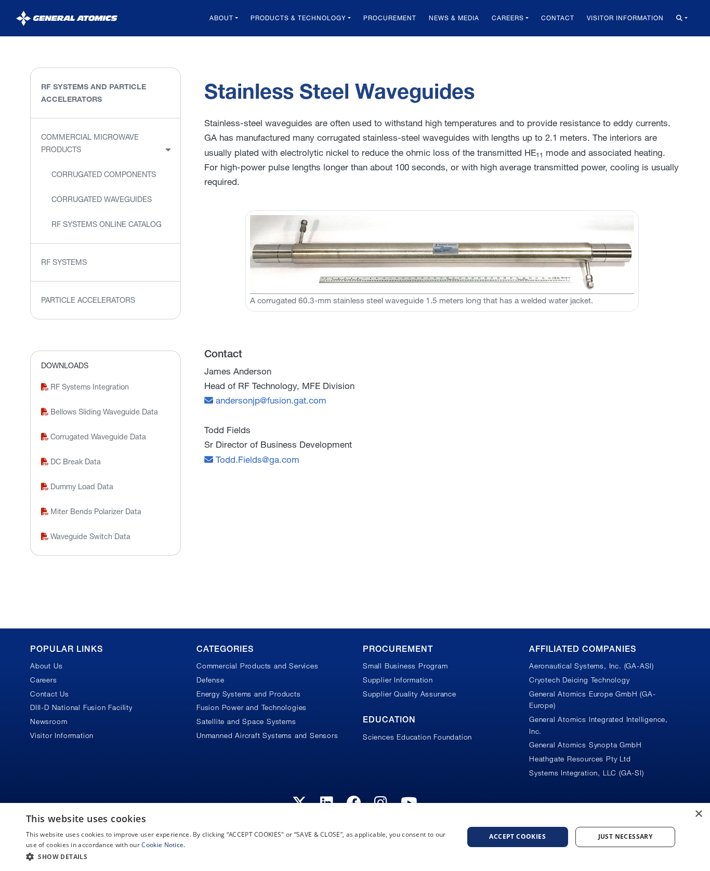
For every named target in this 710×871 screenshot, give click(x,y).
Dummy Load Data (80, 486)
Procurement (389, 18)
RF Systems (64, 262)
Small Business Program (405, 666)
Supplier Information (398, 680)
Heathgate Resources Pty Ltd (580, 759)
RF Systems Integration (88, 387)
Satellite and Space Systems (246, 721)
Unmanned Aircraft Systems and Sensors (267, 735)
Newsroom (48, 721)
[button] (238, 856)
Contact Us (49, 694)
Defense (210, 680)
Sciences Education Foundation (417, 737)
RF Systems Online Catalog (106, 224)
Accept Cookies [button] (517, 836)
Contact (557, 18)
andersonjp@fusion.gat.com (269, 400)
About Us (46, 666)
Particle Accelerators (88, 300)
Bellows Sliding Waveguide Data (103, 412)
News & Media (454, 18)
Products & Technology (298, 18)
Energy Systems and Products (248, 694)
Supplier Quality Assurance (409, 694)
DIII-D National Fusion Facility (81, 707)
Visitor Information (625, 18)
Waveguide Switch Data (89, 536)
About (221, 18)
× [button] (698, 814)
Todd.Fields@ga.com (256, 459)
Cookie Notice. (163, 844)
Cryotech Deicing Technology (579, 680)
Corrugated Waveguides (101, 199)
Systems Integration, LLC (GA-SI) (586, 773)
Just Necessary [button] (625, 836)
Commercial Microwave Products (90, 143)
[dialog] (355, 837)
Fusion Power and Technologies (251, 707)
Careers (508, 18)
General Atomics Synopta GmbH (585, 745)
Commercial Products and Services (257, 666)
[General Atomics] (66, 17)
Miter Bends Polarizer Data (94, 511)
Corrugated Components (103, 174)
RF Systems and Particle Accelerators (93, 93)
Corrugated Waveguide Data (97, 436)
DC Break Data (74, 461)
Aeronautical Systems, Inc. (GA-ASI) (591, 666)
